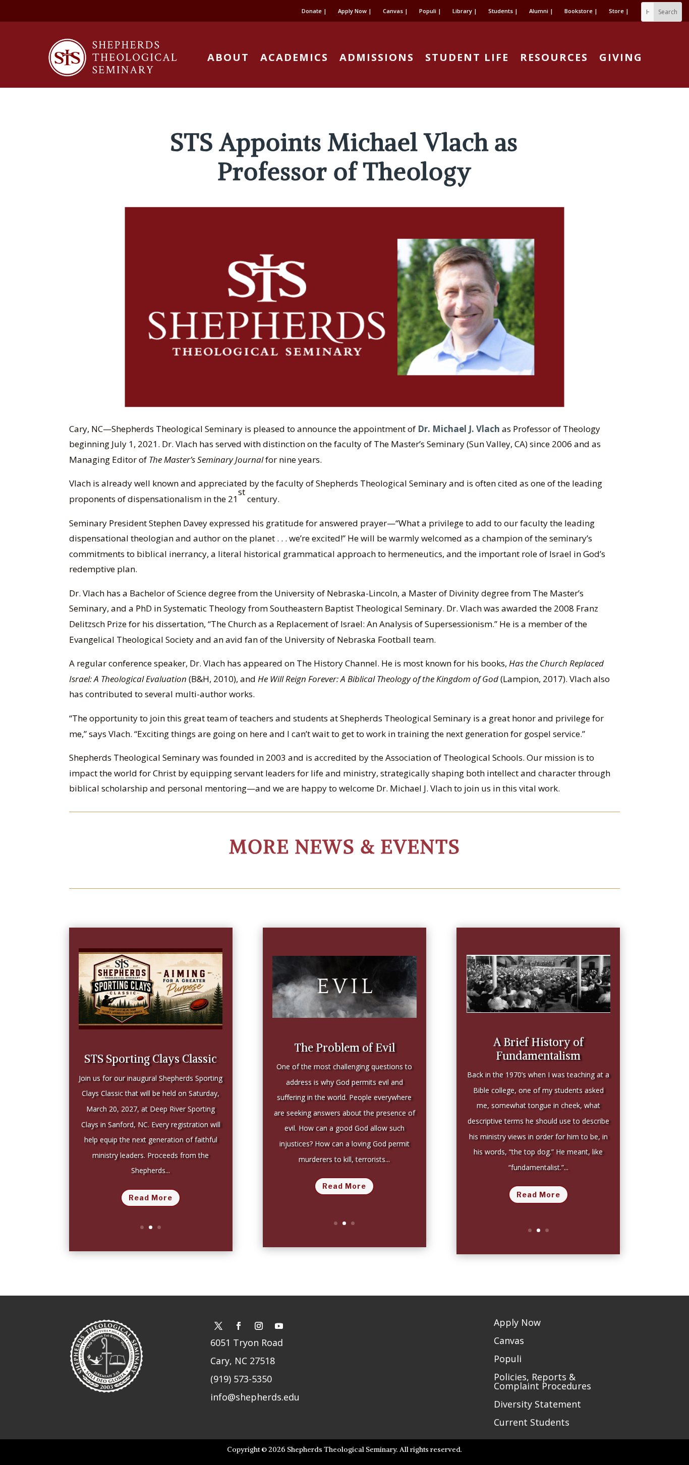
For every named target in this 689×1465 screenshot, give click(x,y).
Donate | (314, 11)
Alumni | (541, 11)
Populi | (430, 11)
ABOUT (228, 57)
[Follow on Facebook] (239, 1326)
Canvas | (395, 11)
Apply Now (517, 1322)
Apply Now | (355, 11)
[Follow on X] (218, 1326)
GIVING (621, 57)
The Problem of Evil (344, 1048)
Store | (619, 11)
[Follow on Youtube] (279, 1326)
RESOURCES (554, 57)
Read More (151, 1197)
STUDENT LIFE (467, 57)
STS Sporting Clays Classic (150, 1059)
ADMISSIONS (376, 57)
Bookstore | (581, 11)
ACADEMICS (294, 57)
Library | (464, 11)
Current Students (531, 1422)
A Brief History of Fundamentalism (538, 1048)
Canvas (509, 1340)
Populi (508, 1359)
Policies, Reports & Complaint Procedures (542, 1381)
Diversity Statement (537, 1404)
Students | (503, 11)
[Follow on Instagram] (259, 1326)
